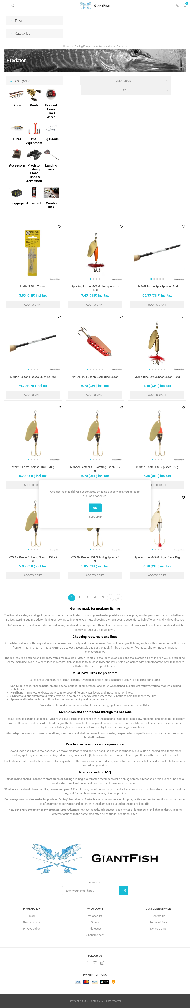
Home (66, 46)
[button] (90, 279)
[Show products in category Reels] (34, 94)
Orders (95, 922)
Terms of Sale (158, 922)
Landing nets (51, 167)
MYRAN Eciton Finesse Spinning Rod (33, 377)
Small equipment (34, 141)
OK (95, 507)
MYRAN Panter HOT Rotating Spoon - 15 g (95, 468)
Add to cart (33, 304)
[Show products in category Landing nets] (51, 155)
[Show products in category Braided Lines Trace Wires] (51, 94)
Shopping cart (95, 935)
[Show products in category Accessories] (17, 155)
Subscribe (123, 890)
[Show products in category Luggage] (17, 192)
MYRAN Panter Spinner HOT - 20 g (33, 467)
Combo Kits (51, 205)
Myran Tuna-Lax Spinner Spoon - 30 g (157, 377)
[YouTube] (95, 963)
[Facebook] (88, 963)
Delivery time (158, 928)
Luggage (17, 203)
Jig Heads (51, 139)
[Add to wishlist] (59, 227)
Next (110, 597)
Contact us (158, 916)
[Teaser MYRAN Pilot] (33, 253)
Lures (17, 139)
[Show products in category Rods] (17, 94)
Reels (34, 105)
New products (31, 922)
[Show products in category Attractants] (34, 192)
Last (118, 597)
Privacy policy (31, 928)
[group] (95, 253)
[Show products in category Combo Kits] (51, 192)
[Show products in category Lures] (17, 128)
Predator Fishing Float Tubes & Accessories (35, 173)
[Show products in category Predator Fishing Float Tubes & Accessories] (34, 155)
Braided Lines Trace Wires (51, 111)
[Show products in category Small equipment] (34, 128)
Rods (17, 105)
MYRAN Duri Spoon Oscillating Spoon (95, 377)
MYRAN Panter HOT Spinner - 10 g (157, 467)
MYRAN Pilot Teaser (32, 286)
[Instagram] (102, 963)
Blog (32, 916)
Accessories (18, 165)
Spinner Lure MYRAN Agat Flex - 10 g (157, 557)
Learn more (95, 517)
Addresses (95, 928)
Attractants (34, 203)
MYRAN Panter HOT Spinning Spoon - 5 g (95, 559)
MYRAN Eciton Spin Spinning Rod (157, 286)
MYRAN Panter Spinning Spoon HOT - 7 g (33, 559)
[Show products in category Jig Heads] (51, 128)
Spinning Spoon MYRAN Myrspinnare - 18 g (95, 288)
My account (95, 916)
